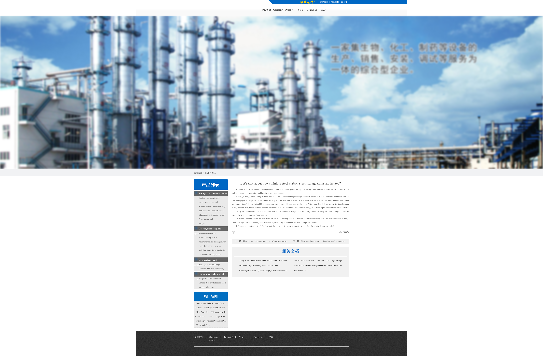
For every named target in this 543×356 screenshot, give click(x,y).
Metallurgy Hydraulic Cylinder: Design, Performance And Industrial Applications (271, 271)
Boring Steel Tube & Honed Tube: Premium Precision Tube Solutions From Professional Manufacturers (281, 260)
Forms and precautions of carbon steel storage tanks (324, 241)
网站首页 (324, 2)
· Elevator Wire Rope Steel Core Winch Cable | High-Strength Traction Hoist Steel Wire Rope (211, 308)
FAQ (214, 173)
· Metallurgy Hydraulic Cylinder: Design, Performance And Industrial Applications (211, 321)
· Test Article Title (202, 325)
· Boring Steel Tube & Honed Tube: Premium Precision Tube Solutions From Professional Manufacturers (211, 303)
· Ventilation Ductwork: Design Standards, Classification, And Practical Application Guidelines (211, 316)
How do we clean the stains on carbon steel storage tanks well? (271, 241)
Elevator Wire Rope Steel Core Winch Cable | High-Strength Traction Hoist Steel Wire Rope (331, 260)
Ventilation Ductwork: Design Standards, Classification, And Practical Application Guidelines (331, 266)
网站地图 (335, 2)
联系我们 (345, 2)
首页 (207, 173)
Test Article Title (300, 271)
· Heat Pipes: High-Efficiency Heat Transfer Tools (211, 312)
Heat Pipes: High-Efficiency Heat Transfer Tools (258, 266)
